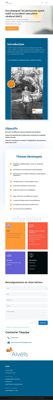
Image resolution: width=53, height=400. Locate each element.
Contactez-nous (12, 28)
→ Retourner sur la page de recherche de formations (17, 327)
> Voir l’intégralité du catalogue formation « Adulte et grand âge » (24, 60)
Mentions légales (9, 370)
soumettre (43, 322)
